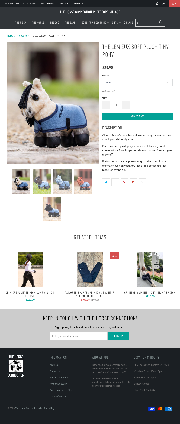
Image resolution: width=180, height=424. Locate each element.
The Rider (20, 22)
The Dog (55, 22)
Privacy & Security (58, 383)
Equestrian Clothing (94, 22)
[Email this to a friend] (142, 182)
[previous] (12, 103)
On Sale (128, 22)
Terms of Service (58, 396)
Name (105, 75)
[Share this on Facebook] (115, 182)
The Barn (70, 22)
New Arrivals (48, 3)
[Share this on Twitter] (106, 182)
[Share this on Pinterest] (124, 182)
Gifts (115, 22)
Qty (104, 98)
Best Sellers (30, 3)
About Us (78, 3)
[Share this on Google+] (133, 182)
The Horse (38, 22)
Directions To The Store (61, 390)
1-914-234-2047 (11, 3)
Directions (64, 3)
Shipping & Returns (59, 377)
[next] (94, 103)
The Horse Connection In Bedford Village (90, 11)
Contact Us (55, 371)
